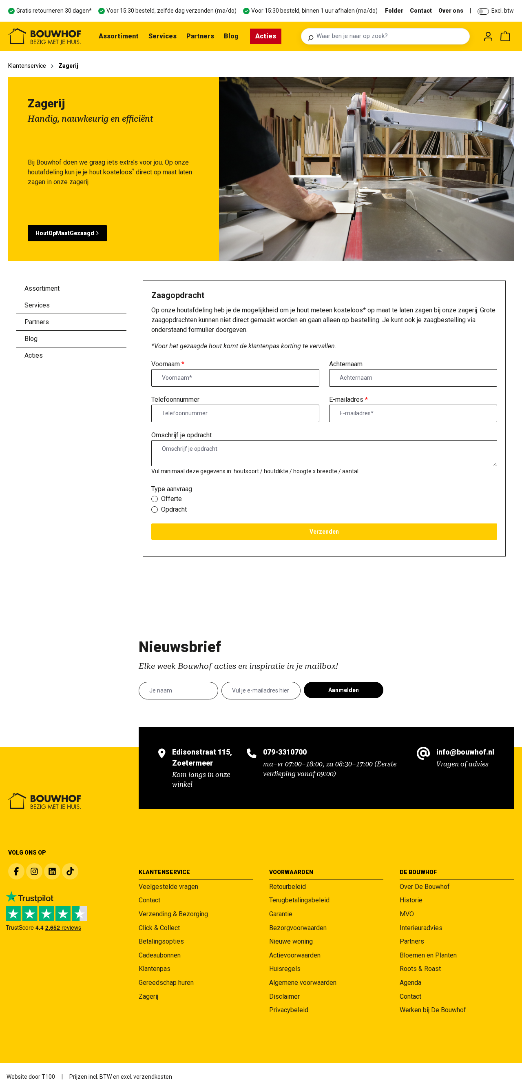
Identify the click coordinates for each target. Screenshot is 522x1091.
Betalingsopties (161, 941)
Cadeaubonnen (160, 955)
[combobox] (390, 36)
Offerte (171, 499)
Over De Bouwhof (425, 887)
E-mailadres (348, 399)
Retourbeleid (287, 887)
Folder (394, 10)
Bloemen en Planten (428, 955)
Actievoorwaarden (295, 955)
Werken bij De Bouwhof (433, 1010)
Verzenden (324, 531)
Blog (31, 339)
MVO (407, 914)
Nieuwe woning (291, 941)
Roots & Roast (420, 969)
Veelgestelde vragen (168, 887)
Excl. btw (502, 10)
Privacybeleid (288, 1010)
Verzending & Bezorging (173, 914)
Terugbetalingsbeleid (299, 900)
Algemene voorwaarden (302, 982)
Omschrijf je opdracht (181, 435)
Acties (33, 355)
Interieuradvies (421, 928)
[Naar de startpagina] (44, 36)
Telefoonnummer (175, 399)
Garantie (280, 914)
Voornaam (167, 364)
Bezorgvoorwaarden (298, 928)
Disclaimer (284, 996)
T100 (48, 1076)
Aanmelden (343, 690)
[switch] (483, 11)
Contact (421, 10)
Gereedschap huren (166, 982)
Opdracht (174, 509)
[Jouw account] (488, 36)
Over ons (450, 10)
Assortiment (42, 288)
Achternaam (346, 364)
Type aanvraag (171, 489)
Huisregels (285, 969)
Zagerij (148, 996)
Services (37, 305)
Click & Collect (159, 928)
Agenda (410, 982)
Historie (411, 900)
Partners (36, 322)
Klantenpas (154, 969)
